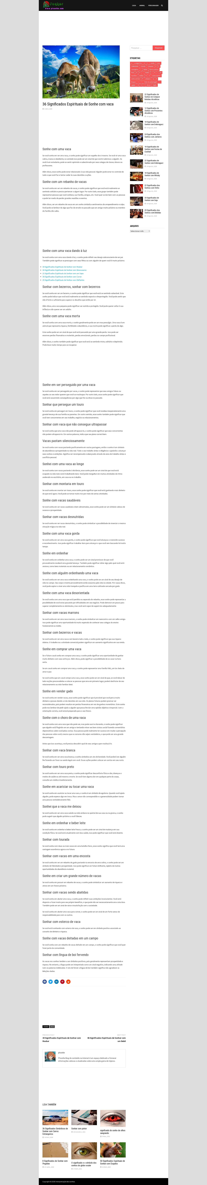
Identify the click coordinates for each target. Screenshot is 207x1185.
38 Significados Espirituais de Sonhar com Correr (62, 276)
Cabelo (152, 63)
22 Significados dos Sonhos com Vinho (152, 186)
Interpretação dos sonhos (65, 1181)
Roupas (133, 82)
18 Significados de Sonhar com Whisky (152, 174)
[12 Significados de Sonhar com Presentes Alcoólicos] (136, 108)
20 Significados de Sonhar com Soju (152, 199)
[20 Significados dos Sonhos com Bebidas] (136, 210)
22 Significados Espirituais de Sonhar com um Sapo (63, 273)
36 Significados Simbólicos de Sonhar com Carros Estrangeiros (55, 1131)
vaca (52, 1027)
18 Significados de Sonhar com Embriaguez (154, 123)
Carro (158, 63)
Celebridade (134, 66)
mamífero (134, 76)
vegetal (133, 85)
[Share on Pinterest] (62, 982)
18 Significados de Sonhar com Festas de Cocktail (153, 149)
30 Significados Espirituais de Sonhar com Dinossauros (64, 270)
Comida (143, 66)
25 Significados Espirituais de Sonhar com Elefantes (63, 280)
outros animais (135, 79)
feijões (145, 69)
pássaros (148, 79)
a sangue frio (138, 63)
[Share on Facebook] (44, 982)
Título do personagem (150, 82)
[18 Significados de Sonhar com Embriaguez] (136, 122)
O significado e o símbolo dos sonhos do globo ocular (83, 1164)
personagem (153, 5)
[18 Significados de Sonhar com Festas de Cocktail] (136, 147)
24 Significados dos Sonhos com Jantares (153, 135)
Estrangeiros (134, 69)
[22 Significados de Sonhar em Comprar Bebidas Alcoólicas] (136, 94)
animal (142, 5)
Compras (150, 66)
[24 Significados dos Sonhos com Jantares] (136, 134)
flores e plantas (154, 69)
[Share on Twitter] (50, 982)
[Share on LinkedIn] (56, 982)
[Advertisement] (103, 26)
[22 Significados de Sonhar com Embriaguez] (136, 161)
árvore (149, 85)
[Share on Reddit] (68, 982)
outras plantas (156, 76)
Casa (134, 5)
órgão (155, 85)
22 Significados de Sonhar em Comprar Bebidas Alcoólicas (152, 96)
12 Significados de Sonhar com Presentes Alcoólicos (153, 110)
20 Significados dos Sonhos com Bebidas (153, 211)
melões (141, 76)
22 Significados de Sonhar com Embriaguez (154, 161)
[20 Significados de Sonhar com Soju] (136, 198)
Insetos (147, 72)
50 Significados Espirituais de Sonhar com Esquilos (112, 1162)
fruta (132, 72)
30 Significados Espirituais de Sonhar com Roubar (62, 267)
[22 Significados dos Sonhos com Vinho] (136, 185)
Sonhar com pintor (79, 1128)
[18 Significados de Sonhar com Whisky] (136, 173)
